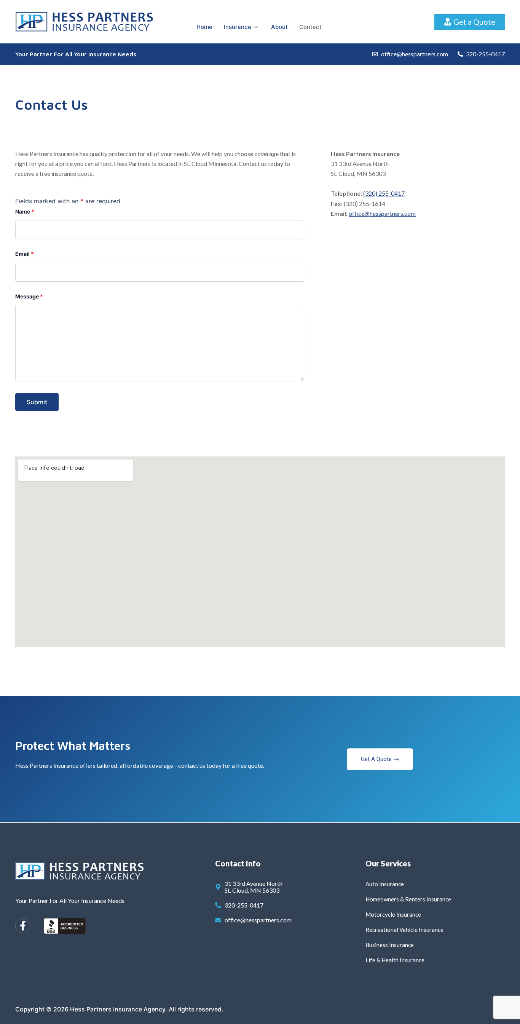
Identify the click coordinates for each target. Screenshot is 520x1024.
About (279, 26)
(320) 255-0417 (384, 193)
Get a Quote (376, 759)
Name (24, 211)
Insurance (237, 26)
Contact (310, 26)
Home (204, 26)
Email (24, 253)
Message (29, 296)
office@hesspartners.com (382, 213)
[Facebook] (22, 925)
